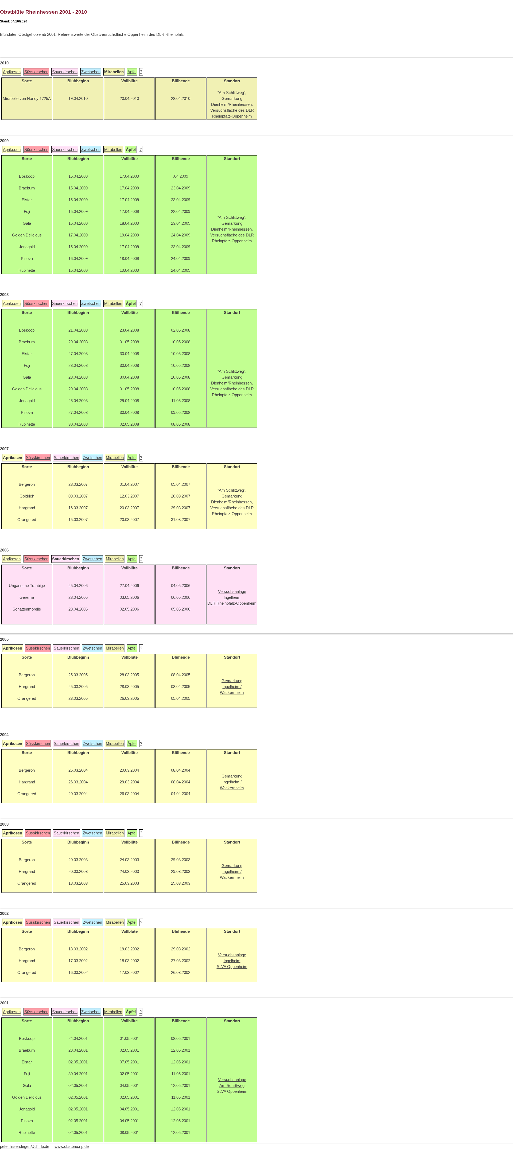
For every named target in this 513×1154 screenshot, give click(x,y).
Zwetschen (90, 72)
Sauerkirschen (64, 72)
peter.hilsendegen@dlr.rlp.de (24, 1146)
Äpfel (131, 72)
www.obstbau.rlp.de (72, 1146)
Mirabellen (113, 149)
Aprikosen (12, 72)
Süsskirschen (36, 72)
